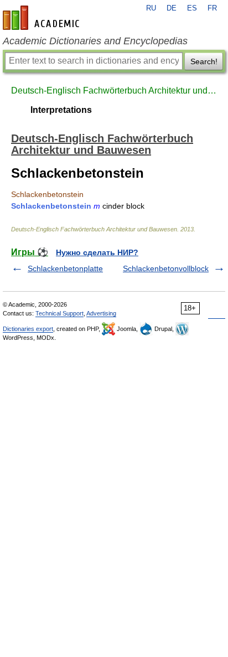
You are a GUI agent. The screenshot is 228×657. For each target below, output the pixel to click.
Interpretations (61, 110)
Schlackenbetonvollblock (166, 268)
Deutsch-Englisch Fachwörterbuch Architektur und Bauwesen (114, 90)
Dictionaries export (28, 328)
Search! (203, 61)
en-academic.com (42, 18)
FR (212, 8)
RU (151, 8)
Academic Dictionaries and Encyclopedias (95, 40)
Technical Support (59, 313)
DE (172, 8)
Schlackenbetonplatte (65, 268)
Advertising (101, 313)
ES (192, 8)
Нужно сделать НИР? (97, 252)
